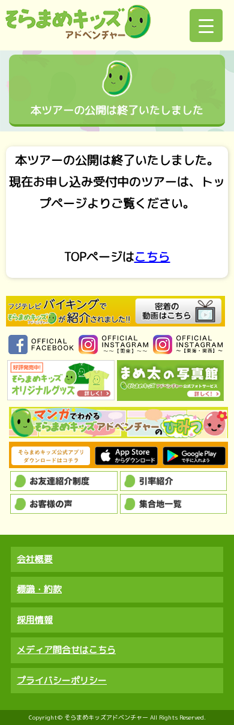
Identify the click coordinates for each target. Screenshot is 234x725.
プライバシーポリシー (62, 680)
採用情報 (35, 619)
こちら (152, 256)
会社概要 (35, 559)
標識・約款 (39, 589)
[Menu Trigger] (206, 25)
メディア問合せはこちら (66, 649)
